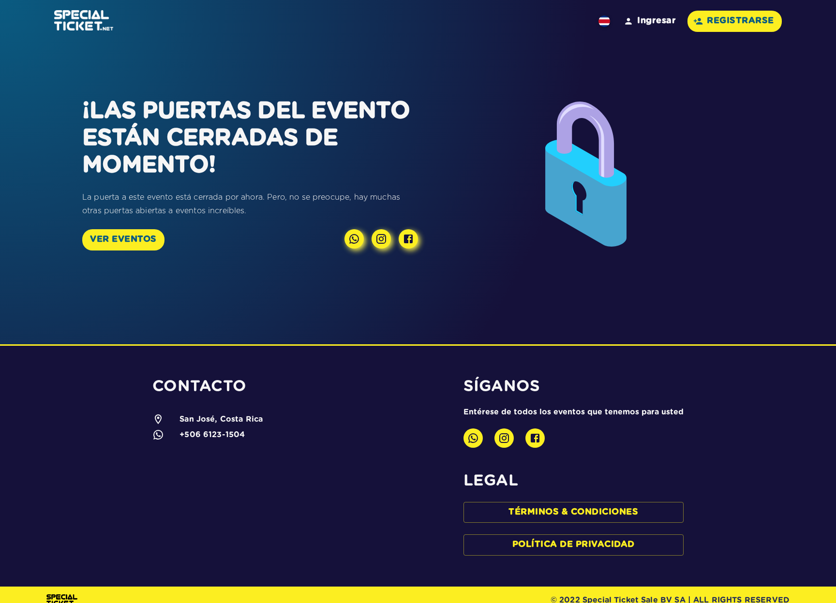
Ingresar (656, 20)
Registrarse (740, 20)
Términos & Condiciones (573, 512)
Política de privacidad (573, 544)
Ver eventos (123, 239)
